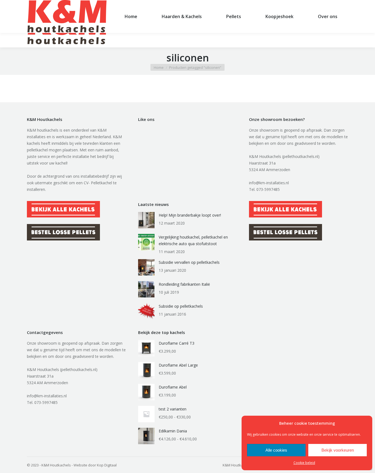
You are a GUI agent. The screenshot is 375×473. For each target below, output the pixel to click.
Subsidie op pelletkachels (181, 306)
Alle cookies (276, 450)
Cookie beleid (304, 462)
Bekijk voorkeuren (337, 450)
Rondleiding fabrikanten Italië (184, 284)
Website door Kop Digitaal (95, 465)
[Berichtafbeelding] (146, 220)
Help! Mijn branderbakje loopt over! (190, 215)
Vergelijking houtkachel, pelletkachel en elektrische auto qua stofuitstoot (193, 240)
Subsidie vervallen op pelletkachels (189, 262)
